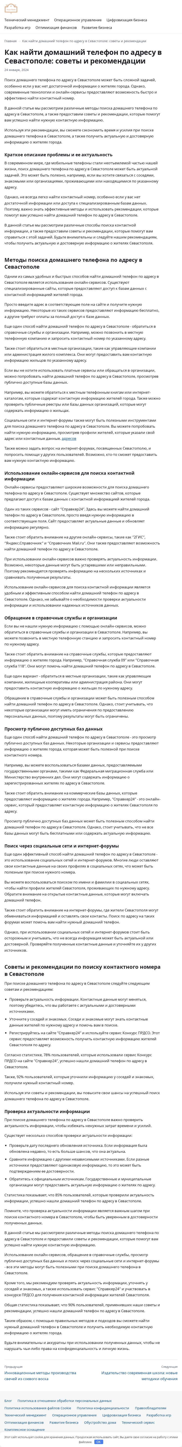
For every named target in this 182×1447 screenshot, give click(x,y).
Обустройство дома (100, 1422)
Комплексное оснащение (24, 1429)
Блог (8, 1400)
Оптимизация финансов (56, 27)
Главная (10, 41)
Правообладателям (150, 1408)
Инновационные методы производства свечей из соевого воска (40, 1373)
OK (99, 1442)
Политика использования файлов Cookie (37, 1408)
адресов (69, 438)
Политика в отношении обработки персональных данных (65, 1400)
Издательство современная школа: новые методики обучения (139, 1373)
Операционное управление (78, 20)
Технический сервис (138, 1422)
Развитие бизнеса (97, 27)
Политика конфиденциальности (103, 1408)
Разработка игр (17, 27)
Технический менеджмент (26, 20)
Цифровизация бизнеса (127, 20)
